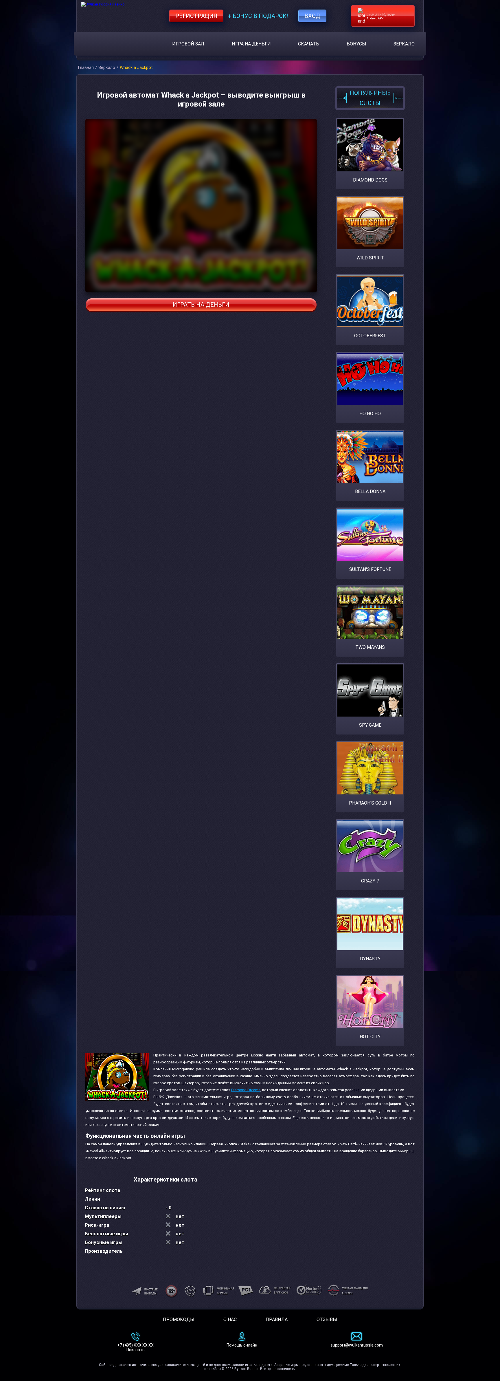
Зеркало (404, 44)
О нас (230, 1319)
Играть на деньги (201, 304)
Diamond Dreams (245, 1090)
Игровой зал (188, 44)
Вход (312, 15)
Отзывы (327, 1319)
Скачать (308, 44)
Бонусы (356, 44)
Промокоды (178, 1319)
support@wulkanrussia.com (356, 1345)
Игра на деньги (251, 44)
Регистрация (196, 15)
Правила (277, 1319)
